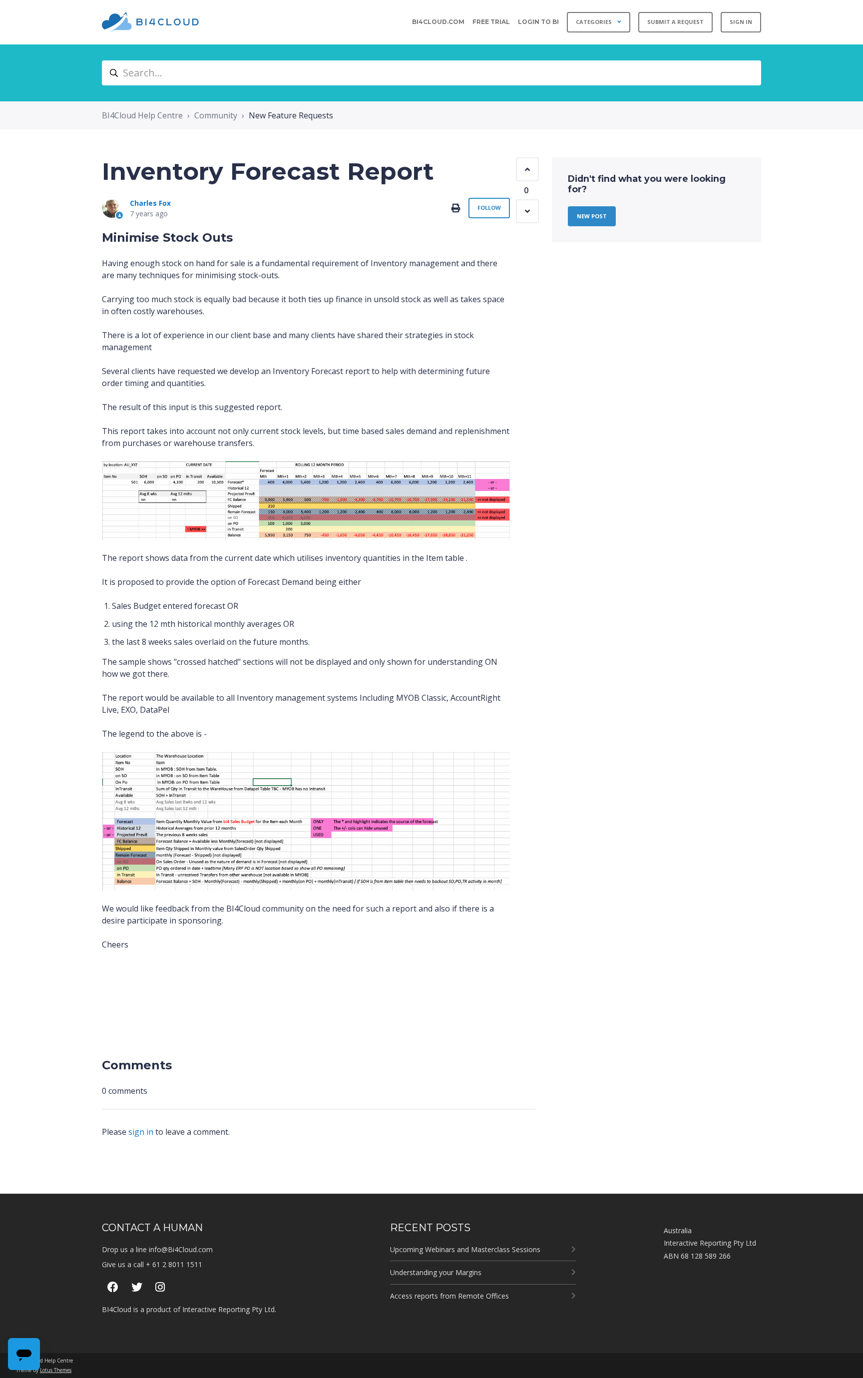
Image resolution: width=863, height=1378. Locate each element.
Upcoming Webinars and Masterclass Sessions (465, 1249)
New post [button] (592, 216)
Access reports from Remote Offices (449, 1296)
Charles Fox (150, 203)
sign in (140, 1131)
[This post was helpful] (527, 169)
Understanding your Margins (435, 1272)
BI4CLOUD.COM (438, 21)
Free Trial (491, 21)
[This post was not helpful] (527, 211)
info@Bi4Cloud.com (181, 1249)
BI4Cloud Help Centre (142, 115)
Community (215, 115)
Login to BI (538, 21)
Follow (489, 207)
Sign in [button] (741, 21)
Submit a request (675, 21)
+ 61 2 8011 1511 (174, 1264)
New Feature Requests (291, 115)
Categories (594, 21)
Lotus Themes (55, 1370)
